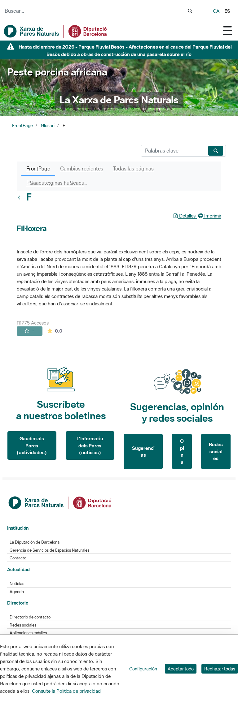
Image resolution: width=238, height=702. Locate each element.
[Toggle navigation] (227, 30)
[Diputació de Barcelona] (60, 502)
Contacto (18, 558)
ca (216, 11)
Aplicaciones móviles (28, 632)
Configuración (143, 669)
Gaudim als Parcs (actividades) (32, 445)
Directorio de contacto (30, 617)
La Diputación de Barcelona (35, 542)
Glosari (48, 125)
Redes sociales (216, 451)
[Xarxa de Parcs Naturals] (56, 31)
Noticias (17, 583)
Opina (182, 451)
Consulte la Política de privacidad (66, 691)
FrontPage (22, 125)
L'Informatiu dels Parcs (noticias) (90, 445)
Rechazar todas (219, 669)
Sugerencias (143, 451)
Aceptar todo (181, 669)
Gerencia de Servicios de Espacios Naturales (49, 550)
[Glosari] (20, 197)
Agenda (17, 591)
